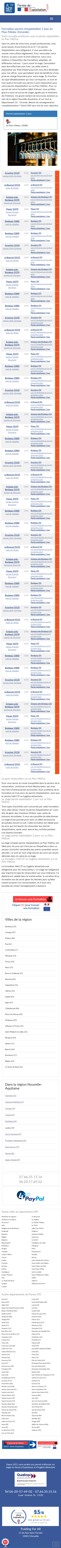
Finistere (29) (6, 1369)
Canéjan (5, 1251)
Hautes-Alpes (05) (8, 1404)
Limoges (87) (10, 932)
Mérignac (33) (10, 956)
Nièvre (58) (36, 1343)
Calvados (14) (7, 1337)
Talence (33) (10, 991)
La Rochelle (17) (11, 950)
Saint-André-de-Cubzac (40, 1260)
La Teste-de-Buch (8, 1281)
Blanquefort (6, 1243)
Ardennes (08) (7, 1317)
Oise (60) (35, 1351)
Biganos (5, 1240)
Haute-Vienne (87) (12, 1160)
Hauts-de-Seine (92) (9, 1410)
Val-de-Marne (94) (38, 1410)
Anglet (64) (9, 997)
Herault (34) (6, 1413)
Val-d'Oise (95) (37, 1407)
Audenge (5, 1231)
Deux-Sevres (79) (12, 1147)
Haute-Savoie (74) (8, 1401)
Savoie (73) (36, 1383)
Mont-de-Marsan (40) (13, 1014)
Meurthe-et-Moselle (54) (41, 1331)
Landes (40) (9, 1128)
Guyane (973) (7, 1381)
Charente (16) (10, 1096)
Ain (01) (4, 1299)
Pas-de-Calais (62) (38, 1360)
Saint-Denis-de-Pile (39, 1266)
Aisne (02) (5, 1302)
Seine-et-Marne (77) (39, 1386)
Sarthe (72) (36, 1381)
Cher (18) (5, 1343)
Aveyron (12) (6, 1328)
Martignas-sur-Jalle (39, 1243)
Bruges (4, 1248)
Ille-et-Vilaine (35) (8, 1415)
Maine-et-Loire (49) (39, 1314)
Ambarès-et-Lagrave (9, 1216)
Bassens (5, 1234)
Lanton (4, 1286)
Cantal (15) (6, 1340)
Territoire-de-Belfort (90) (41, 1404)
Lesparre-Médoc (38, 1234)
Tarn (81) (35, 1398)
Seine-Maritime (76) (39, 1389)
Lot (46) (34, 1308)
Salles (34, 1278)
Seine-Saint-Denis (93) (40, 1392)
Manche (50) (36, 1317)
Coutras (4, 1263)
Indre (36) (5, 1418)
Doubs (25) (6, 1354)
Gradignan (5, 1272)
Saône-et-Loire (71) (39, 1378)
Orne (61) (35, 1354)
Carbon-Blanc (7, 1254)
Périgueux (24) (11, 1020)
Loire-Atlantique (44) (39, 1302)
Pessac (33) (9, 962)
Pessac (34, 1257)
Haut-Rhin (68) (7, 1383)
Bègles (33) (9, 1061)
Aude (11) (5, 1325)
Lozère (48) (36, 1311)
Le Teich (35, 1225)
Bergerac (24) (10, 1038)
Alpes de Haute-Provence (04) (13, 1308)
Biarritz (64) (9, 1050)
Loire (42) (35, 1299)
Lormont (35, 1240)
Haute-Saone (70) (8, 1398)
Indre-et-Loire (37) (8, 1421)
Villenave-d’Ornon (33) (14, 1026)
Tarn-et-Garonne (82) (39, 1401)
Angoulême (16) (11, 985)
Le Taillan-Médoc (38, 1222)
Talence (34, 1281)
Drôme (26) (6, 1357)
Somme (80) (36, 1395)
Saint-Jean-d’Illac (38, 1269)
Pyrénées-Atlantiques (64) (15, 1141)
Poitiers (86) (10, 938)
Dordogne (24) (11, 1121)
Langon (4, 1283)
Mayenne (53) (37, 1325)
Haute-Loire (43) (8, 1392)
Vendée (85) (36, 1418)
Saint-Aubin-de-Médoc (40, 1263)
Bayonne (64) (10, 979)
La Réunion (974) (8, 1430)
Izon (3, 1278)
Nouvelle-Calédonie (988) (41, 1348)
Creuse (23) (9, 1115)
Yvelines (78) (36, 1430)
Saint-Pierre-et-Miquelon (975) (43, 1375)
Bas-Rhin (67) (7, 1331)
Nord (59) (35, 1346)
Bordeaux (5, 1246)
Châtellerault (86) (12, 1009)
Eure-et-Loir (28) (8, 1366)
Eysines (4, 1266)
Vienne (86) (9, 1154)
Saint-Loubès (36, 1272)
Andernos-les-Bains (9, 1219)
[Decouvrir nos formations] (30, 902)
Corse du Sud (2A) (8, 1346)
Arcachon (5, 1222)
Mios (33, 1248)
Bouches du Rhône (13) (10, 1334)
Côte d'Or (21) (7, 1348)
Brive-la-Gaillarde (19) (14, 973)
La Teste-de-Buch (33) (14, 1067)
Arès (3, 1225)
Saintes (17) (9, 1044)
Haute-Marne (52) (8, 1395)
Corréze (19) (10, 1109)
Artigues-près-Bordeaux (10, 1228)
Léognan (35, 1231)
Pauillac (34, 1254)
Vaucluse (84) (37, 1415)
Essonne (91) (6, 1360)
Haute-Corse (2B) (8, 1386)
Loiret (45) (35, 1305)
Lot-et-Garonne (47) (13, 1134)
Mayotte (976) (37, 1328)
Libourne (35, 1237)
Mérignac (35, 1246)
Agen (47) (9, 1003)
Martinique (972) (38, 1322)
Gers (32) (5, 1375)
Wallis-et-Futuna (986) (40, 1424)
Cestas (4, 1260)
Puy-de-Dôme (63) (38, 1366)
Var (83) (34, 1413)
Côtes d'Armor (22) (8, 1351)
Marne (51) (36, 1319)
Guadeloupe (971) (8, 1378)
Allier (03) (5, 1305)
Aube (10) (5, 1322)
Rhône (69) (36, 1372)
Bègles (4, 1237)
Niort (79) (9, 968)
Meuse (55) (36, 1334)
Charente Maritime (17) (14, 1102)
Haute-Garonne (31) (9, 1389)
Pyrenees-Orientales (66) (41, 1369)
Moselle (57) (36, 1340)
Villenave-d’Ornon (38, 1283)
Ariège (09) (6, 1319)
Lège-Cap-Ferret (37, 1228)
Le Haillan (35, 1219)
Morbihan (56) (37, 1337)
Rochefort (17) (11, 1055)
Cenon (4, 1257)
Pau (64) (8, 944)
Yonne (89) (36, 1427)
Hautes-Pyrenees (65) (9, 1407)
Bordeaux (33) (10, 927)
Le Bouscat (36, 1216)
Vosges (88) (36, 1421)
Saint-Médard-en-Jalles (40, 1275)
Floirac (4, 1269)
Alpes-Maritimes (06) (9, 1311)
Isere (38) (5, 1424)
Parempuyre (36, 1251)
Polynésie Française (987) (41, 1363)
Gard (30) (5, 1372)
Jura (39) (5, 1427)
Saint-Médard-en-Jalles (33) (16, 1032)
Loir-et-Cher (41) (8, 1433)
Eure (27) (5, 1363)
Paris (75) (35, 1357)
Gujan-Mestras (7, 1275)
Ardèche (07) (6, 1314)
